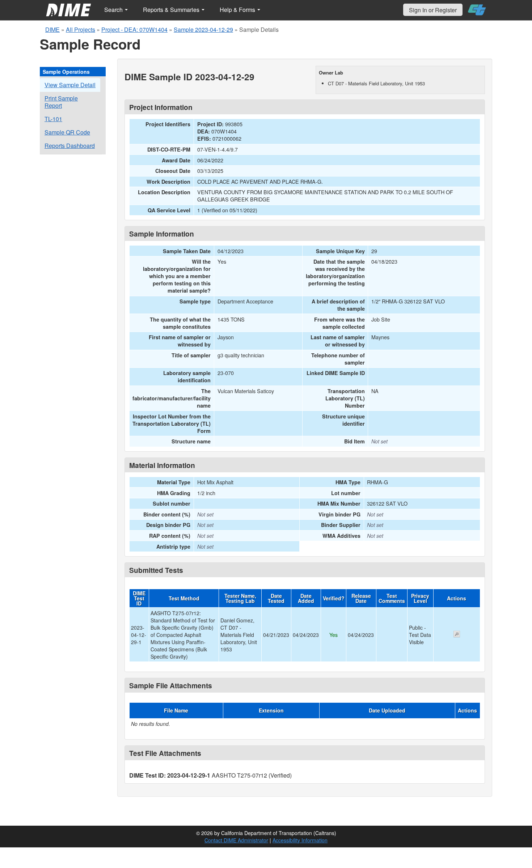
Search (114, 9)
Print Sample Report (61, 102)
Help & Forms (238, 9)
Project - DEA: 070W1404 (134, 29)
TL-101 (53, 119)
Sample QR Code (67, 132)
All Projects (80, 29)
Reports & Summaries (172, 9)
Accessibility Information (300, 840)
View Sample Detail (70, 85)
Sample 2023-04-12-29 (203, 29)
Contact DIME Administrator (236, 840)
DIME (52, 29)
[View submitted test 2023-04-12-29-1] (456, 634)
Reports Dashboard (70, 145)
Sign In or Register (433, 10)
